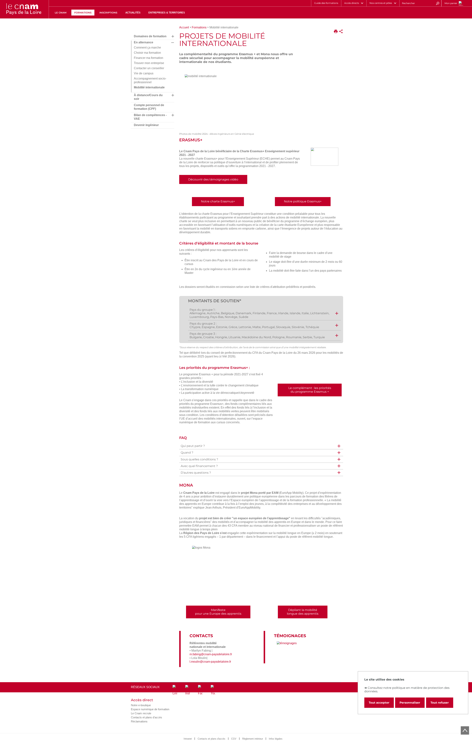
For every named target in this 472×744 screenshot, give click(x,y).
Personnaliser (410, 702)
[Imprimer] (336, 31)
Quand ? (187, 452)
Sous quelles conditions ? (199, 459)
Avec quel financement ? (199, 466)
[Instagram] (187, 690)
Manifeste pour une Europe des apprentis (218, 611)
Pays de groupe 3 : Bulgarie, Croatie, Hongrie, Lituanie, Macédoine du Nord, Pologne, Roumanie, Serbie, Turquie (257, 335)
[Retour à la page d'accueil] (23, 9)
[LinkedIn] (175, 690)
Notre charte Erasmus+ (218, 201)
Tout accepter (379, 702)
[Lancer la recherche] (437, 3)
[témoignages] (287, 643)
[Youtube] (213, 690)
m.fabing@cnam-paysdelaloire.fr (211, 654)
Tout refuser (440, 702)
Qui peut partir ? (193, 446)
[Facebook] (200, 690)
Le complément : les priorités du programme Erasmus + (309, 389)
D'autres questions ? (196, 472)
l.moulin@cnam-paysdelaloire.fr (210, 661)
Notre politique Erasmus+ (303, 201)
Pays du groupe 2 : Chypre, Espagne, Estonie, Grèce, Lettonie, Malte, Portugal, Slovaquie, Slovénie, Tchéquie (254, 325)
